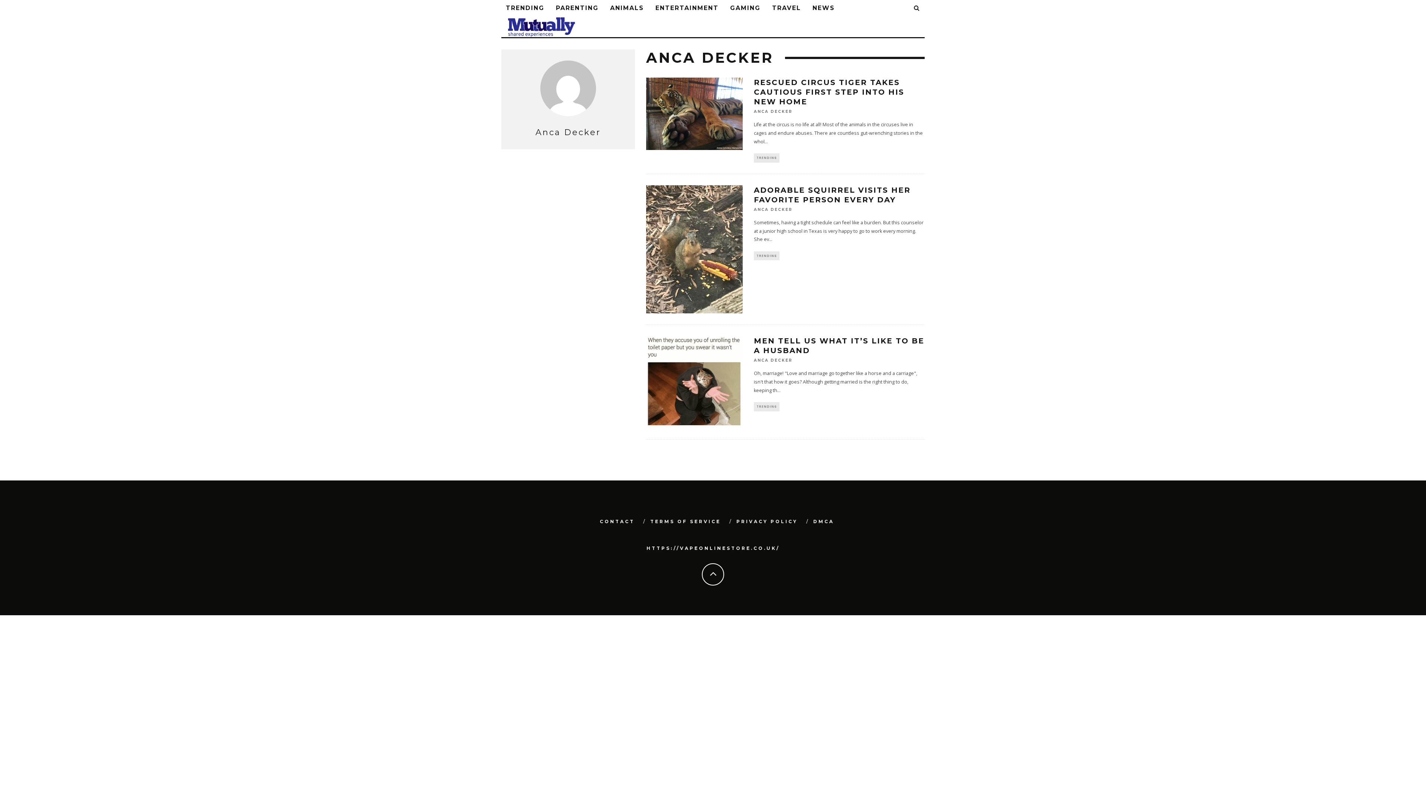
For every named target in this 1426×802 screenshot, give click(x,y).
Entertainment (687, 8)
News (824, 8)
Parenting (577, 8)
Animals (627, 8)
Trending (525, 8)
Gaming (745, 8)
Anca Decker (773, 111)
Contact (617, 521)
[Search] (917, 8)
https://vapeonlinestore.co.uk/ (713, 548)
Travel (786, 8)
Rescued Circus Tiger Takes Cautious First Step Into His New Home (829, 92)
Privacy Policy (767, 521)
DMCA (823, 521)
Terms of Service (685, 521)
